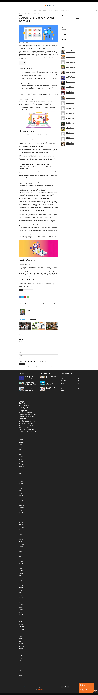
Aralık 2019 (21, 578)
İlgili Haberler (22, 319)
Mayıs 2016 (21, 651)
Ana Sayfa (20, 13)
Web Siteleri (64, 39)
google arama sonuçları (22, 412)
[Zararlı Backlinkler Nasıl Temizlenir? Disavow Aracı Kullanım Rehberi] (21, 378)
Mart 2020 (21, 573)
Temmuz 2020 (21, 566)
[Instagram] (94, 1)
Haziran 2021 (21, 548)
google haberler (33, 414)
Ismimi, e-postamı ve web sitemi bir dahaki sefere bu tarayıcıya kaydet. (33, 361)
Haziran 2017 (21, 629)
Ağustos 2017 (21, 626)
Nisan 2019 (21, 592)
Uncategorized (64, 37)
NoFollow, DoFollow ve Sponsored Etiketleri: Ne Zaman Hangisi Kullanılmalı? (30, 383)
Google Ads (28, 401)
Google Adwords (22, 403)
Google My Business (24, 416)
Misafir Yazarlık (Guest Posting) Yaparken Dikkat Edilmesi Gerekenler (30, 389)
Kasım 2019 (21, 580)
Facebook (33, 399)
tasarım (20, 433)
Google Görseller (29, 412)
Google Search (22, 418)
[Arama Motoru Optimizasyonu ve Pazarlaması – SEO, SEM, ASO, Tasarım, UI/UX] (49, 5)
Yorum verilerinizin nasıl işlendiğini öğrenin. (46, 366)
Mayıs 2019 (21, 590)
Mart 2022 (21, 532)
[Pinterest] (25, 297)
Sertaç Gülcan (68, 127)
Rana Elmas (68, 61)
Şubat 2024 (21, 493)
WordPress (64, 41)
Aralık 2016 (21, 639)
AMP (20, 397)
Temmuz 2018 (21, 607)
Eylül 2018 (21, 604)
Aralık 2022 (21, 517)
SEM (35, 10)
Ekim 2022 (21, 520)
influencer (21, 423)
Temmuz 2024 (21, 485)
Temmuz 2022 (21, 526)
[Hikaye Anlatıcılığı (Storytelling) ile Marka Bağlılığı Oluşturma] (25, 326)
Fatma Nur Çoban (69, 106)
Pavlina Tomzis (69, 86)
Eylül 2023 (21, 502)
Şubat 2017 (21, 636)
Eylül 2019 (21, 583)
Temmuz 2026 (21, 444)
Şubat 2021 (21, 554)
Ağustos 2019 (21, 585)
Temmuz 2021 (21, 546)
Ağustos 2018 (21, 605)
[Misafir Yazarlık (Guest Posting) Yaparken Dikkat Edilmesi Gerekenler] (21, 389)
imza (24, 693)
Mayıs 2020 (21, 570)
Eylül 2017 (21, 624)
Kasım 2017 (21, 621)
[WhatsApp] (28, 297)
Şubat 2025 (21, 473)
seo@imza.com (40, 689)
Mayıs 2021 (21, 549)
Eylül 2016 (21, 645)
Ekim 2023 (21, 500)
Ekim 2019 (21, 582)
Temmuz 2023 (21, 505)
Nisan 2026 (21, 449)
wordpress (25, 433)
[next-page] (21, 334)
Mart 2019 (21, 594)
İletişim (67, 10)
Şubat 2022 (21, 534)
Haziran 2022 (21, 527)
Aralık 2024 (21, 476)
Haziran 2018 (21, 609)
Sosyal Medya (50, 10)
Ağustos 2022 (21, 524)
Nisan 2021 (21, 551)
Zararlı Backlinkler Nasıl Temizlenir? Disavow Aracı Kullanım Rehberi (30, 377)
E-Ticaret (24, 13)
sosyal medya (32, 431)
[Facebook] (92, 1)
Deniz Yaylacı (68, 71)
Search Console (22, 429)
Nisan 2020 (21, 571)
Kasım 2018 (21, 600)
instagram (32, 423)
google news (32, 416)
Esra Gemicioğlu (69, 101)
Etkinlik (56, 10)
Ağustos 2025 (21, 463)
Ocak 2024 (21, 495)
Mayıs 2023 (21, 509)
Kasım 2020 (21, 560)
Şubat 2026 (21, 452)
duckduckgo (24, 399)
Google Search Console (26, 419)
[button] (96, 10)
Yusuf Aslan (68, 117)
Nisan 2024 (21, 490)
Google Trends (32, 421)
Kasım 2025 (21, 457)
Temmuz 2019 (21, 587)
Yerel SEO (21, 435)
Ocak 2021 (21, 556)
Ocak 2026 (21, 454)
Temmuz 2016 (21, 648)
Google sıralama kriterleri (24, 421)
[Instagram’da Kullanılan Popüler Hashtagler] (42, 383)
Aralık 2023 (21, 497)
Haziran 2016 (21, 650)
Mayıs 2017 (21, 631)
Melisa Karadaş (69, 91)
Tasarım (44, 10)
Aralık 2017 (21, 619)
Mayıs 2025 (21, 468)
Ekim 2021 (21, 541)
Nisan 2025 (21, 469)
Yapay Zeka (64, 42)
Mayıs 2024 (21, 488)
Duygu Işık (68, 55)
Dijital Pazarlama (32, 398)
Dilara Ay (29, 310)
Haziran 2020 (21, 568)
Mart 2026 (21, 451)
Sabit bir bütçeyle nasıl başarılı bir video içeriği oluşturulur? (27, 304)
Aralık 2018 (21, 599)
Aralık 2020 (21, 558)
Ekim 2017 (21, 622)
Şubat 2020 (21, 575)
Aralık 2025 (21, 456)
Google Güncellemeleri (24, 414)
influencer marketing (27, 423)
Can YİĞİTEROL (69, 81)
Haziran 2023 (21, 507)
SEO (31, 10)
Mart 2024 (21, 491)
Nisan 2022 (21, 531)
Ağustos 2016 (21, 646)
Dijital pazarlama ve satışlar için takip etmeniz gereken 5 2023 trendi (50, 304)
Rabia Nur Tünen (69, 112)
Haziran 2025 (21, 466)
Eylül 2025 (21, 461)
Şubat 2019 (21, 595)
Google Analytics (22, 408)
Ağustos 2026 (21, 442)
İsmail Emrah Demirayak (71, 50)
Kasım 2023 (21, 498)
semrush (29, 429)
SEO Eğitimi (62, 10)
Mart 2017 (21, 634)
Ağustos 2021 (21, 544)
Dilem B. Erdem (69, 137)
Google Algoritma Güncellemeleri (24, 405)
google (22, 401)
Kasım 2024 (21, 478)
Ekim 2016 (21, 643)
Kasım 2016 (21, 641)
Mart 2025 (21, 471)
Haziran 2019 (21, 588)
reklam (29, 427)
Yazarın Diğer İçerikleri (31, 319)
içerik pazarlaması (22, 425)
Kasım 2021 (21, 539)
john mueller (30, 425)
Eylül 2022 (21, 522)
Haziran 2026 (21, 446)
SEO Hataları (26, 431)
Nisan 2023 (21, 510)
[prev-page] (19, 334)
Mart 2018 (21, 614)
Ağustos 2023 (21, 503)
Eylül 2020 (21, 563)
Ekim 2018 (21, 602)
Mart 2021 (21, 553)
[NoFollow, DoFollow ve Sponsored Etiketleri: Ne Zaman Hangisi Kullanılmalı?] (21, 383)
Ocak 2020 (21, 577)
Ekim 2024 (21, 480)
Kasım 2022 (21, 519)
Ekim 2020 (21, 561)
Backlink (23, 397)
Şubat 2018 (21, 616)
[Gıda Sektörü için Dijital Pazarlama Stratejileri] (52, 326)
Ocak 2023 (21, 515)
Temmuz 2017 (21, 628)
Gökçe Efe (68, 132)
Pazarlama (39, 10)
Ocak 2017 (21, 638)
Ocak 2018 (21, 617)
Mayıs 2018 (21, 611)
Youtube (25, 435)
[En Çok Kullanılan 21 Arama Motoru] (42, 377)
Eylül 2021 (21, 543)
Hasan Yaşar (68, 96)
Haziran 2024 (21, 486)
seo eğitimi (21, 431)
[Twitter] (96, 1)
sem (26, 429)
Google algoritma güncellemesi (26, 407)
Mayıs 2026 (21, 447)
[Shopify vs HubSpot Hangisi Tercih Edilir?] (38, 326)
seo (33, 429)
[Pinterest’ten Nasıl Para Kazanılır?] (42, 389)
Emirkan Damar (69, 76)
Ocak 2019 (21, 597)
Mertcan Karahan (69, 142)
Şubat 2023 (21, 514)
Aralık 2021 (21, 537)
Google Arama (23, 410)
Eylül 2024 (21, 481)
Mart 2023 (21, 512)
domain (20, 399)
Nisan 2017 (21, 633)
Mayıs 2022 (21, 529)
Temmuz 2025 (21, 464)
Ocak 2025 (21, 474)
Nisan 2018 (21, 612)
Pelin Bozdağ (68, 122)
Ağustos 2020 (21, 565)
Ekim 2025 (21, 459)
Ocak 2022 (21, 536)
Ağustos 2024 (21, 483)
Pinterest (26, 427)
